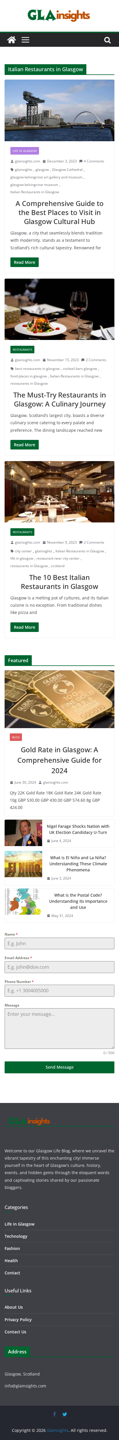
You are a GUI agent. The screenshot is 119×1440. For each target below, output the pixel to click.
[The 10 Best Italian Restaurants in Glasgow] (59, 491)
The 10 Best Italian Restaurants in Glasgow (59, 581)
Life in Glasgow (25, 151)
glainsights (23, 169)
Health (11, 1260)
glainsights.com (27, 161)
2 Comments (96, 359)
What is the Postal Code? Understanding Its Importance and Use (78, 901)
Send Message (60, 1067)
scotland (57, 565)
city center (23, 551)
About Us (14, 1307)
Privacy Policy (18, 1319)
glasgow (42, 169)
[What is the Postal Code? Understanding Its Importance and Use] (23, 906)
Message (12, 1005)
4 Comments (94, 161)
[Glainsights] (11, 40)
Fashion (12, 1248)
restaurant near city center (57, 558)
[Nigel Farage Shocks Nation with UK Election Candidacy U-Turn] (23, 834)
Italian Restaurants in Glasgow (34, 191)
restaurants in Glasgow (29, 383)
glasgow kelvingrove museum (34, 184)
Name (11, 934)
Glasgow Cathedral (67, 169)
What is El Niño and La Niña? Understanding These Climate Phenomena (78, 864)
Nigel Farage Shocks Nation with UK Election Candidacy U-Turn (78, 829)
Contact (12, 1273)
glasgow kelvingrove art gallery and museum (46, 177)
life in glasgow (21, 558)
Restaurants (22, 350)
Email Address (18, 957)
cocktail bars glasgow (80, 368)
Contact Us (15, 1332)
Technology (16, 1236)
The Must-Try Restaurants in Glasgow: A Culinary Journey (59, 399)
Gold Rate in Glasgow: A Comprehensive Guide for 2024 (59, 760)
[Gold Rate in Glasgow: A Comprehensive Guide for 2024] (59, 699)
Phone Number (19, 981)
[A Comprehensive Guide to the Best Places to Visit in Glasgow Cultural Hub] (59, 110)
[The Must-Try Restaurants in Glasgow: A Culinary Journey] (59, 309)
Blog (16, 737)
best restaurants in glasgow (37, 368)
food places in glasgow (28, 376)
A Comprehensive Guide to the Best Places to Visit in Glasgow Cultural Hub (60, 212)
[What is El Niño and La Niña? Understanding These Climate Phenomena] (23, 868)
